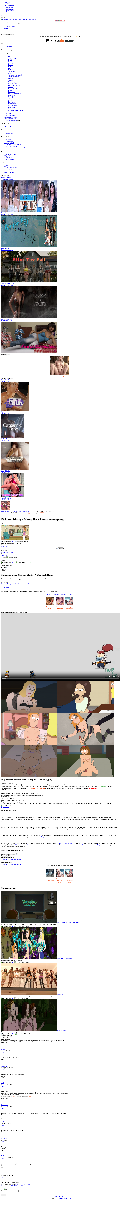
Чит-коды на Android (11, 146)
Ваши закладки (9, 26)
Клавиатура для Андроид (12, 144)
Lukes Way (60, 994)
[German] (58, 21)
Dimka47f (4, 1066)
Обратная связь (9, 9)
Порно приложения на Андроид (92, 845)
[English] (55, 21)
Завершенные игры (10, 117)
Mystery (10, 100)
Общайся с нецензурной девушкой (60, 376)
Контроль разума (13, 88)
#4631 (2, 1142)
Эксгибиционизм (13, 71)
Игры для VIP (8, 113)
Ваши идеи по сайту (11, 167)
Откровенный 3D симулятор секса (59, 608)
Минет (10, 61)
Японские (11, 92)
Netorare (10, 78)
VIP (5, 29)
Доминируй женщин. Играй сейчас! (69, 608)
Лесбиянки (11, 55)
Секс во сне (12, 95)
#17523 (3, 1069)
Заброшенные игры (10, 118)
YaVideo (21, 1186)
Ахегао (10, 98)
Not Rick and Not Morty (64, 958)
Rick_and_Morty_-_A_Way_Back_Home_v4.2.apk (16, 584)
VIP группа (8, 47)
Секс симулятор (13, 82)
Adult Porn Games (10, 154)
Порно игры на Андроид (9, 511)
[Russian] (63, 21)
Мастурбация (12, 83)
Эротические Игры (10, 120)
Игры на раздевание (14, 85)
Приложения (8, 7)
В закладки (4, 546)
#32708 (3, 1052)
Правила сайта (9, 171)
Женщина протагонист (15, 109)
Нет (13, 541)
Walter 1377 (4, 1105)
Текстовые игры (13, 76)
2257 (12, 1186)
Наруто (10, 68)
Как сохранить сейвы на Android (14, 148)
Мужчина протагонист (15, 110)
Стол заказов (8, 141)
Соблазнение (12, 105)
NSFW (10, 70)
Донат (6, 28)
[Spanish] (64, 21)
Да (12, 926)
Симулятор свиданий (15, 75)
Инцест (10, 65)
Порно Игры (8, 156)
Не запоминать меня (9, 1193)
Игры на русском (9, 115)
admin (8, 513)
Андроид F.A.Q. (9, 143)
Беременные (12, 102)
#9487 (2, 1108)
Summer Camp (61, 1030)
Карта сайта (8, 169)
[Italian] (60, 21)
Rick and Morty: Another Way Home (68, 922)
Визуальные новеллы (15, 93)
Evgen (3, 1121)
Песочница (11, 107)
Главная (7, 2)
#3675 (2, 1159)
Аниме (10, 87)
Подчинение (12, 103)
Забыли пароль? (60, 1196)
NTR (9, 73)
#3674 (2, 1177)
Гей (9, 56)
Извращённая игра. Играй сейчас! (59, 880)
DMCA (16, 1186)
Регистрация (5, 16)
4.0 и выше (4, 555)
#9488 (2, 1086)
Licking (10, 90)
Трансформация (13, 97)
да (12, 962)
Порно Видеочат (9, 11)
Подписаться (5, 807)
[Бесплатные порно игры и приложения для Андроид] (18, 19)
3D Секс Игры (9, 5)
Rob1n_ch (4, 1138)
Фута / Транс (12, 58)
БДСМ (10, 60)
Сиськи (10, 80)
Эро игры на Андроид (39, 837)
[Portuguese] (61, 21)
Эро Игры (7, 4)
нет (13, 1034)
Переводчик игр (9, 139)
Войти (3, 1194)
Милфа (10, 63)
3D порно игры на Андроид (24, 845)
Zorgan (3, 1049)
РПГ (9, 66)
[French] (57, 21)
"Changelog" (6, 587)
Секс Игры (8, 157)
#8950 (2, 1125)
